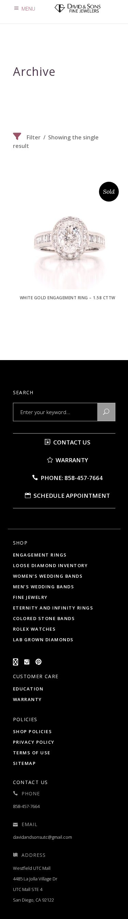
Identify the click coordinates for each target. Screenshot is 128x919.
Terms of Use (32, 753)
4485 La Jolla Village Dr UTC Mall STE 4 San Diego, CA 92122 (35, 889)
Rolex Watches (34, 629)
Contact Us (71, 442)
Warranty (71, 460)
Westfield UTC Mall (32, 868)
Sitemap (24, 763)
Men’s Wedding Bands (43, 587)
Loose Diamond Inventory (50, 565)
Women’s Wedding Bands (48, 576)
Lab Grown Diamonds (43, 639)
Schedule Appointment (71, 495)
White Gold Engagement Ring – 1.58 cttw (67, 298)
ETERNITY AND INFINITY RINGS (53, 608)
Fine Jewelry (30, 597)
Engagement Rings (40, 555)
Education (28, 689)
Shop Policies (32, 731)
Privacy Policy (34, 742)
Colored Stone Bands (44, 618)
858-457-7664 (26, 806)
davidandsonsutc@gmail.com (42, 837)
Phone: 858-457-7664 (71, 478)
